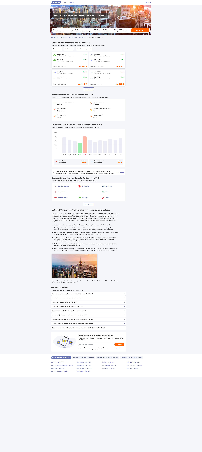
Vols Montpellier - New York (84, 368)
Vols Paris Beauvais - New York (59, 371)
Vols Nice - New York (133, 362)
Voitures (71, 2)
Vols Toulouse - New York (109, 365)
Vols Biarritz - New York (108, 368)
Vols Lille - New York (132, 368)
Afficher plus (88, 89)
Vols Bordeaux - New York (83, 365)
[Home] (56, 2)
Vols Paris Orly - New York (134, 365)
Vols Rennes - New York (83, 371)
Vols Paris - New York (57, 362)
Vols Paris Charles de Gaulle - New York (62, 365)
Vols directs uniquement (84, 49)
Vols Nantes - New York (58, 368)
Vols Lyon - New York (108, 362)
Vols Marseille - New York (83, 362)
